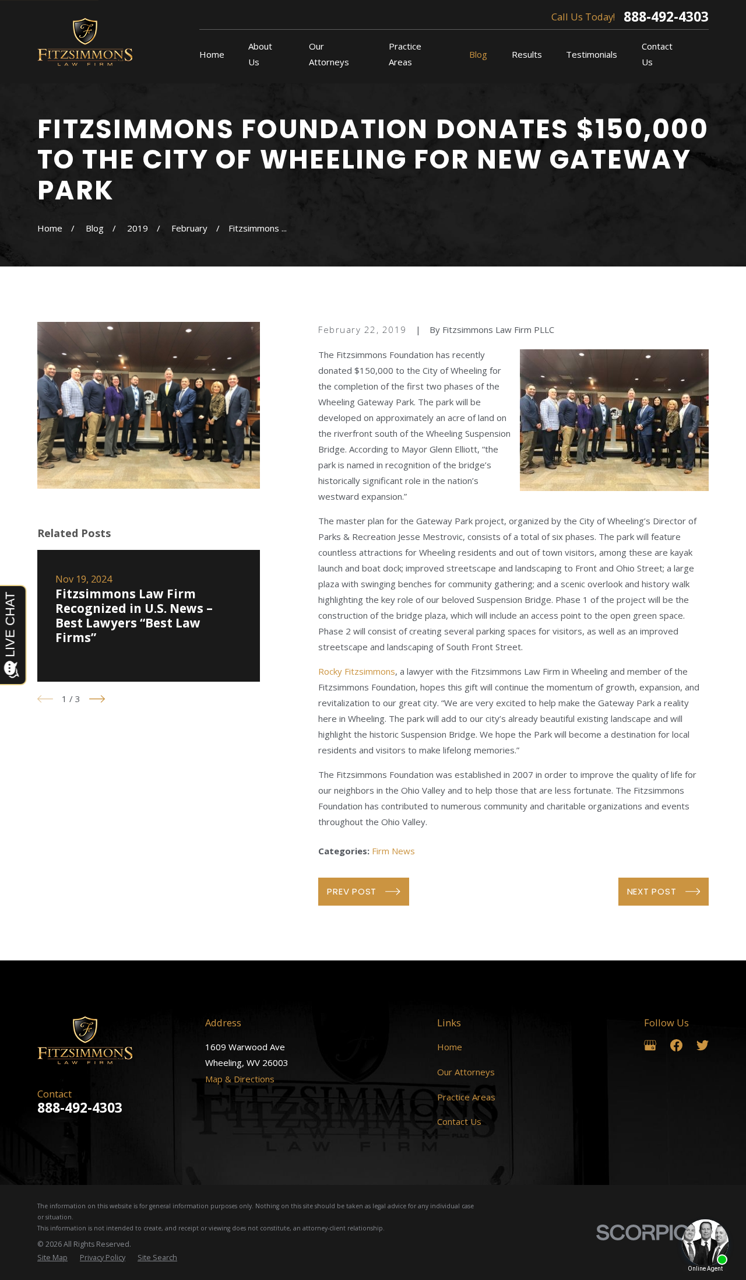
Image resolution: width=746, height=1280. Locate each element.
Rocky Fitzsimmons (356, 671)
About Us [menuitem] (260, 54)
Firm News (393, 851)
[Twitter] (702, 1045)
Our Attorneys (466, 1072)
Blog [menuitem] (478, 54)
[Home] (84, 42)
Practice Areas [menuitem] (405, 54)
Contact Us (459, 1121)
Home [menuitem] (211, 54)
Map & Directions (240, 1079)
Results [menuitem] (527, 54)
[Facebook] (676, 1045)
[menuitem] (52, 1258)
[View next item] (97, 699)
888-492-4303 (666, 17)
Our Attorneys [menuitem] (329, 54)
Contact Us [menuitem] (657, 54)
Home (449, 1047)
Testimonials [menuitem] (591, 54)
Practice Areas (466, 1097)
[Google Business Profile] (650, 1045)
